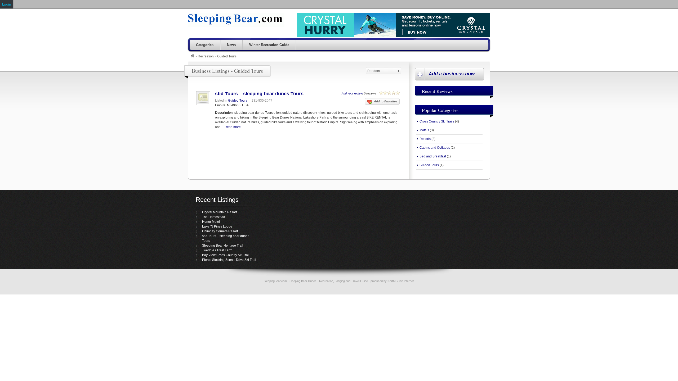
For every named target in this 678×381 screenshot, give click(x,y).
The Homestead (213, 217)
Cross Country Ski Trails (437, 121)
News (231, 45)
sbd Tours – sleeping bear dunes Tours (259, 93)
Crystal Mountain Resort (219, 212)
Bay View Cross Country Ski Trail (225, 255)
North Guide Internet (400, 281)
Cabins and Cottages (435, 147)
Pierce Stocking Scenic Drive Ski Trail (229, 260)
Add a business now (452, 73)
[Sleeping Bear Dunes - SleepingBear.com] (192, 56)
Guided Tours (237, 100)
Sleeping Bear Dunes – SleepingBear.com (236, 20)
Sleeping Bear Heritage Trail (222, 245)
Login (6, 4)
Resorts (425, 139)
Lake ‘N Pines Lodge (217, 226)
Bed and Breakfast (433, 156)
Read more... (234, 127)
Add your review (352, 93)
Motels (424, 130)
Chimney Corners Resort (220, 231)
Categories (204, 45)
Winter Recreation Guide (269, 45)
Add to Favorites (385, 101)
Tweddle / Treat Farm (217, 250)
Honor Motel (211, 222)
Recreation (206, 56)
